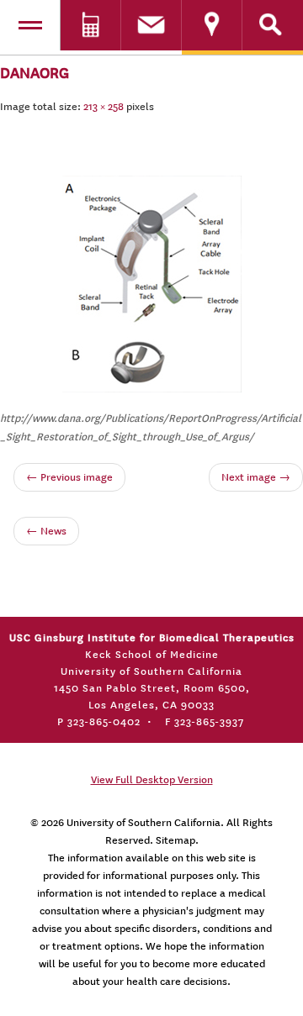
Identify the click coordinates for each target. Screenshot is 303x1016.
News (46, 531)
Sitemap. (177, 840)
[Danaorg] (152, 280)
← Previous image (69, 477)
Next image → (255, 477)
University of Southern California (143, 822)
